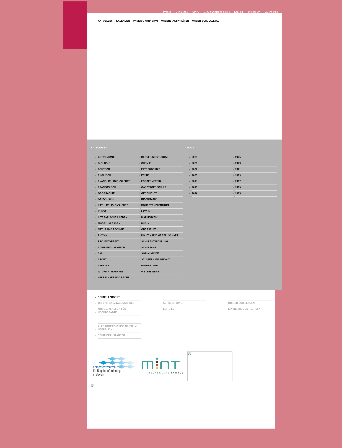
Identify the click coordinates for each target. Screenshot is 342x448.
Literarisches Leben (112, 217)
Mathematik (149, 217)
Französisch (107, 187)
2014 (194, 193)
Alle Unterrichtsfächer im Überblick (117, 328)
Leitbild (169, 309)
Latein (145, 211)
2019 (238, 175)
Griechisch (105, 199)
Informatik (149, 199)
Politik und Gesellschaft (159, 235)
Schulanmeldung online (217, 12)
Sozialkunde (150, 253)
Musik (145, 223)
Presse (167, 12)
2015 (238, 187)
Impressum (254, 12)
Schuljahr (148, 247)
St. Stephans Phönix (155, 259)
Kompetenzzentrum (155, 205)
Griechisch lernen (241, 303)
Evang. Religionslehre (114, 181)
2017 (238, 181)
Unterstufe (149, 265)
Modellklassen (109, 223)
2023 (238, 163)
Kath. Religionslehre (113, 205)
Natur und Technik (111, 229)
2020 (194, 175)
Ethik (145, 175)
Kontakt (238, 12)
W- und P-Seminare (111, 271)
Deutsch (104, 169)
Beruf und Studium (154, 157)
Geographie (106, 193)
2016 (194, 187)
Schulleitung (173, 303)
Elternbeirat (150, 169)
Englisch (104, 175)
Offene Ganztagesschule (116, 303)
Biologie (104, 163)
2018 (194, 181)
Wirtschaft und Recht (113, 277)
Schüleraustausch (111, 247)
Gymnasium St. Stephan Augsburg (75, 25)
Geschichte (149, 193)
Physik (102, 235)
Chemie (146, 163)
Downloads (182, 12)
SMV (100, 253)
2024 (194, 163)
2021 (238, 169)
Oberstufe (149, 229)
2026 (194, 157)
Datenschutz (272, 12)
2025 (238, 157)
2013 (238, 193)
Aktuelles (105, 21)
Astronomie (106, 157)
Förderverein (151, 181)
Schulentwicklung (154, 241)
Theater (103, 265)
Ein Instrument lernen (244, 309)
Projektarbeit (108, 241)
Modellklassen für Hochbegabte (112, 311)
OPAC (195, 12)
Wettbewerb (150, 271)
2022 (194, 169)
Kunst (102, 211)
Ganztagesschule (154, 187)
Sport (102, 259)
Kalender (123, 21)
